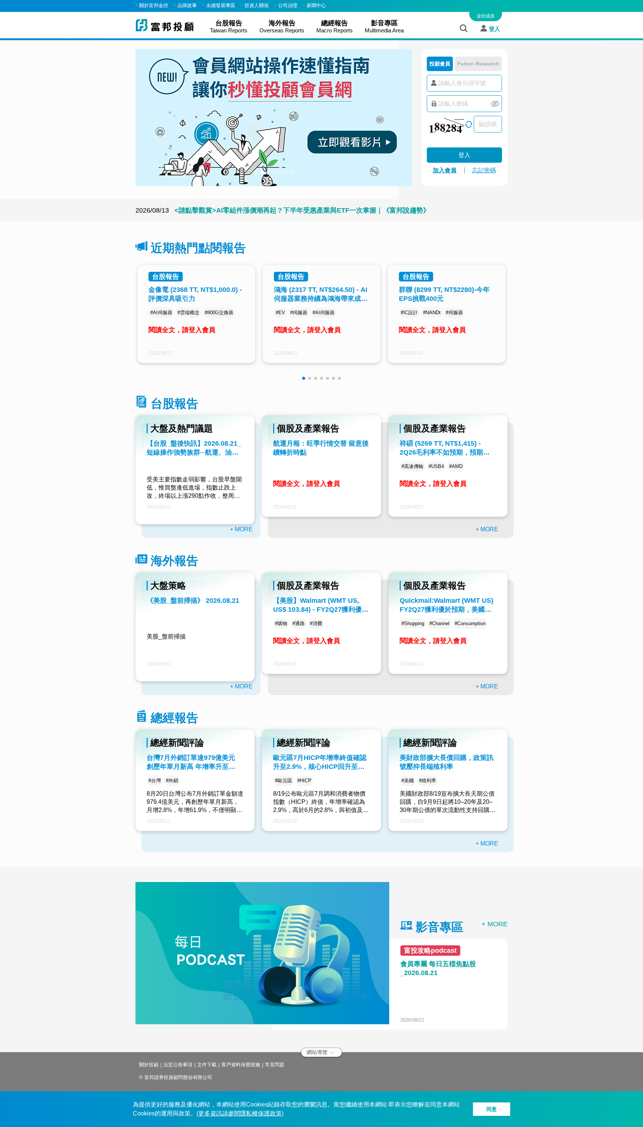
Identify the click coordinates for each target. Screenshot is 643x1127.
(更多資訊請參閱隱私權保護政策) (240, 1113)
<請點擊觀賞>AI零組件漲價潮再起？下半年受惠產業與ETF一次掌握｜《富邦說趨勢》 (302, 212)
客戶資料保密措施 (240, 1064)
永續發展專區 (220, 5)
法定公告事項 (177, 1064)
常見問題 (274, 1064)
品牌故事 (187, 5)
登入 (494, 28)
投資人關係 (256, 5)
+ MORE (241, 529)
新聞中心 (316, 5)
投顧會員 (439, 64)
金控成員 (486, 16)
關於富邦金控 (153, 5)
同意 (491, 1109)
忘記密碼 (484, 170)
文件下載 (207, 1064)
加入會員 (445, 170)
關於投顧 (149, 1064)
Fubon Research (478, 64)
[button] (256, 172)
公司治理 (287, 5)
